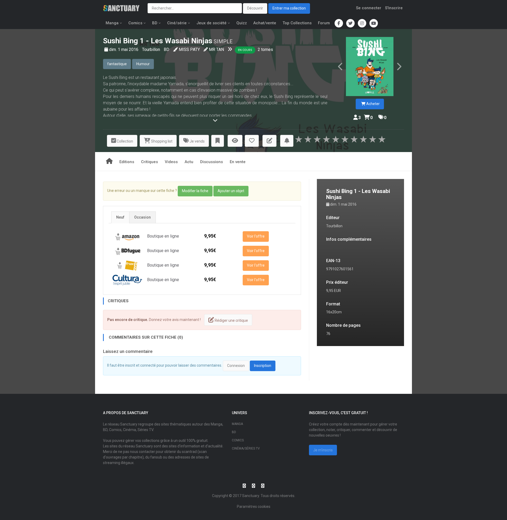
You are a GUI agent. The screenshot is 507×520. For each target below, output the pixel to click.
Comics (135, 23)
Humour (143, 64)
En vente (238, 161)
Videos (171, 161)
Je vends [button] (197, 141)
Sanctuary (250, 496)
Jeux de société (211, 23)
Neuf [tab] (120, 217)
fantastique (117, 64)
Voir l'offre (256, 236)
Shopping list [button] (161, 141)
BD (154, 23)
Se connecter (368, 8)
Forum (324, 23)
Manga (112, 23)
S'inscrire (394, 8)
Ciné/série (177, 23)
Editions (126, 161)
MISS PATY (189, 49)
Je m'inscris (323, 450)
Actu (189, 161)
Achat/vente (264, 23)
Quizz (241, 23)
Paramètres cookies (253, 506)
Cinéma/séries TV (246, 448)
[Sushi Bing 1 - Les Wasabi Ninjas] (369, 66)
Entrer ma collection (289, 8)
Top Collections (297, 23)
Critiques (149, 161)
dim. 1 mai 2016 (124, 49)
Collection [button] (124, 141)
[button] (217, 141)
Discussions (211, 161)
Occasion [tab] (142, 217)
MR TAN (216, 49)
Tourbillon (151, 49)
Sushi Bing (120, 40)
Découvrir (255, 8)
